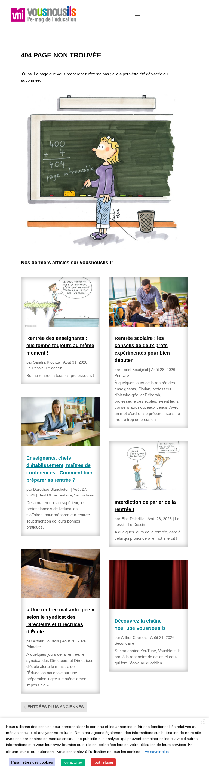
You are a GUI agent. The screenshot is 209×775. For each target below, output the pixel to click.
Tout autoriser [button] (73, 762)
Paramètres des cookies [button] (32, 762)
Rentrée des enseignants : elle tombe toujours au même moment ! (60, 345)
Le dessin (54, 368)
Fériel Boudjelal (134, 369)
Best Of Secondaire (55, 495)
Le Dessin (35, 368)
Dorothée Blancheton (51, 489)
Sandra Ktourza (46, 362)
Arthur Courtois (46, 641)
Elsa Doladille (133, 519)
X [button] (204, 723)
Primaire (33, 647)
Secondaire (84, 495)
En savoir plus (157, 751)
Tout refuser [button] (103, 762)
